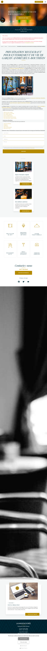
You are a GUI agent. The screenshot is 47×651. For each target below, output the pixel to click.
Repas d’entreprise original (22, 174)
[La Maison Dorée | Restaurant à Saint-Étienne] (2, 2)
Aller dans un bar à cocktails (8, 112)
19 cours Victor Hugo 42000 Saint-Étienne (23, 29)
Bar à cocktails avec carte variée (9, 113)
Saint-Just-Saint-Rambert (8, 127)
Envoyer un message (23, 272)
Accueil (2, 46)
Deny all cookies (24, 642)
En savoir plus (25, 183)
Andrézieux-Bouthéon (12, 46)
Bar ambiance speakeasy (21, 202)
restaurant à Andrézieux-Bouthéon (17, 68)
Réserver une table (23, 17)
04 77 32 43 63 (23, 28)
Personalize (24, 645)
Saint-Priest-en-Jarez (7, 128)
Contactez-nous (39, 1)
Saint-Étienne (6, 126)
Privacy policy (24, 648)
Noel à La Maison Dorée (14, 605)
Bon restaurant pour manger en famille (10, 118)
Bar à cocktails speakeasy (8, 114)
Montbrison (6, 124)
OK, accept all (24, 638)
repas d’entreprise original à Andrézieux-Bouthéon (20, 102)
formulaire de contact (29, 42)
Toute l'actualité (32, 614)
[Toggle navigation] (45, 1)
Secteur (6, 46)
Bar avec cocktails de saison (8, 115)
